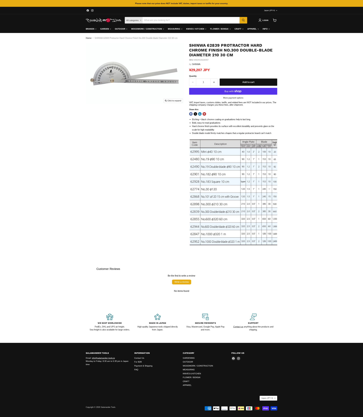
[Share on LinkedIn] (199, 114)
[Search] (243, 20)
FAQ (136, 369)
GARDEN (104, 29)
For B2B (138, 362)
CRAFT (238, 29)
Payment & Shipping (143, 366)
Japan (269, 10)
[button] (263, 20)
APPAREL (252, 29)
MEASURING (174, 29)
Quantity (193, 76)
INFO (265, 29)
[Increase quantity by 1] (214, 82)
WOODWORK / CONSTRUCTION (146, 29)
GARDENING (189, 358)
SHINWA (196, 64)
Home (88, 38)
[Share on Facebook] (191, 114)
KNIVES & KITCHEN (192, 373)
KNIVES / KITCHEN (195, 29)
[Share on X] (195, 114)
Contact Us (139, 358)
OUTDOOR (120, 29)
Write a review (181, 282)
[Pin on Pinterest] (204, 114)
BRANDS (90, 29)
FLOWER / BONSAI (219, 29)
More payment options (233, 98)
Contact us (238, 326)
